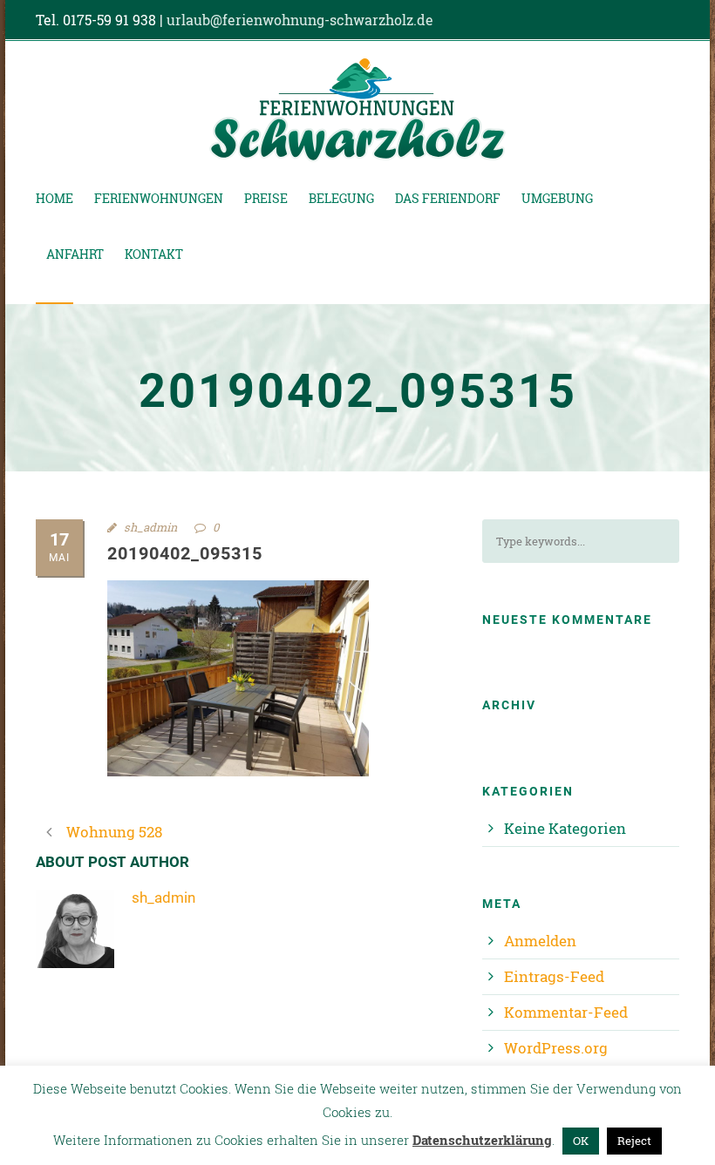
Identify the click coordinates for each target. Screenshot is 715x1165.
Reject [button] (634, 1140)
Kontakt (154, 254)
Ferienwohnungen (158, 198)
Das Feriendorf (447, 198)
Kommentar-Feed (566, 1012)
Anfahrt (75, 254)
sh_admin (150, 527)
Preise (266, 198)
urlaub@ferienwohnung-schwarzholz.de (300, 19)
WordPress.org (556, 1048)
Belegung (341, 198)
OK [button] (581, 1140)
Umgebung (557, 198)
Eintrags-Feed (554, 976)
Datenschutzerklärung (482, 1139)
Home (54, 198)
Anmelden (540, 941)
